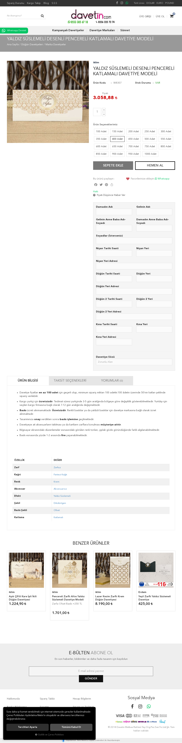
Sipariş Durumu (15, 3)
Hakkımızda (13, 699)
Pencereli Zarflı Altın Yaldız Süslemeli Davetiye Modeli (68, 598)
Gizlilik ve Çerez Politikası (51, 735)
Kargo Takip (34, 3)
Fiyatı (105, 93)
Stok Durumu (143, 83)
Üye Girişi (145, 16)
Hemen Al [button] (155, 165)
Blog (46, 3)
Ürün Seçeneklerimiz (105, 124)
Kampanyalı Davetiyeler (68, 30)
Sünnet (125, 30)
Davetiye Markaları (102, 30)
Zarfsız (57, 467)
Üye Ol (160, 16)
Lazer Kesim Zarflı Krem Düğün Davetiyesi (109, 598)
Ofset (57, 510)
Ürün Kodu (99, 83)
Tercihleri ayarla (27, 727)
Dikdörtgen (60, 503)
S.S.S (54, 3)
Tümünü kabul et (71, 727)
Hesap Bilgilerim (82, 699)
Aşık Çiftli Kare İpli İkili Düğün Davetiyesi (23, 598)
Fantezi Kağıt (60, 475)
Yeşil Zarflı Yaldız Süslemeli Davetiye (154, 598)
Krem (56, 482)
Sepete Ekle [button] (113, 165)
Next (171, 583)
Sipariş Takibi (47, 699)
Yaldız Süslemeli (62, 496)
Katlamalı (58, 517)
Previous (10, 583)
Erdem (142, 592)
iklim (96, 62)
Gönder (91, 678)
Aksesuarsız (60, 489)
